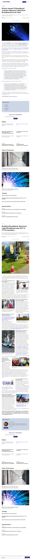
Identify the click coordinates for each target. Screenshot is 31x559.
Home (2, 167)
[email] (18, 20)
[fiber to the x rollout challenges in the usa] (15, 179)
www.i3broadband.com (13, 96)
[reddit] (16, 20)
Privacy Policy (3, 557)
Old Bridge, (24, 353)
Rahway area (26, 347)
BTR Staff (3, 17)
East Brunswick (18, 353)
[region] (15, 557)
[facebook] (12, 20)
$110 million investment (22, 346)
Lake (22, 405)
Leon (24, 405)
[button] (2, 1)
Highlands (20, 405)
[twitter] (15, 20)
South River (19, 347)
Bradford (17, 405)
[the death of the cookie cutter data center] (15, 159)
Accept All (27, 557)
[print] (28, 20)
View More (27, 468)
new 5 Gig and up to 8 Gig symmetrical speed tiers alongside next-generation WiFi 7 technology (8, 318)
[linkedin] (14, 20)
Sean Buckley (4, 236)
